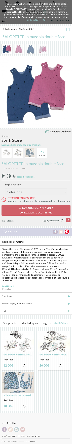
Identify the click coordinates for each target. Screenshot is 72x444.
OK (44, 20)
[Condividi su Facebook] (55, 231)
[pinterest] (22, 431)
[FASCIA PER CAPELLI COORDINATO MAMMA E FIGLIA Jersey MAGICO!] (54, 341)
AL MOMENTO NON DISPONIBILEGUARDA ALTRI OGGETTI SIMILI (36, 210)
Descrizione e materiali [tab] (13, 241)
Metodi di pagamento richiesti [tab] (17, 303)
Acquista (30, 436)
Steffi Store (60, 323)
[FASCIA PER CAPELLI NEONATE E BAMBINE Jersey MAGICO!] (18, 341)
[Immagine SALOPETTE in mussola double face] (7, 49)
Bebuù (4, 436)
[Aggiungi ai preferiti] (62, 220)
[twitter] (10, 431)
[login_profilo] (24, 365)
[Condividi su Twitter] (60, 231)
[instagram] (16, 431)
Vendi (37, 436)
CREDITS (33, 441)
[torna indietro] (67, 29)
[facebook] (4, 431)
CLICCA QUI (33, 20)
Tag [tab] (4, 310)
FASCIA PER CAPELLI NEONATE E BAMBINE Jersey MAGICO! (31, 354)
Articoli (42, 153)
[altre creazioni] (7, 153)
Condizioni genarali (16, 436)
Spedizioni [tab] (7, 296)
